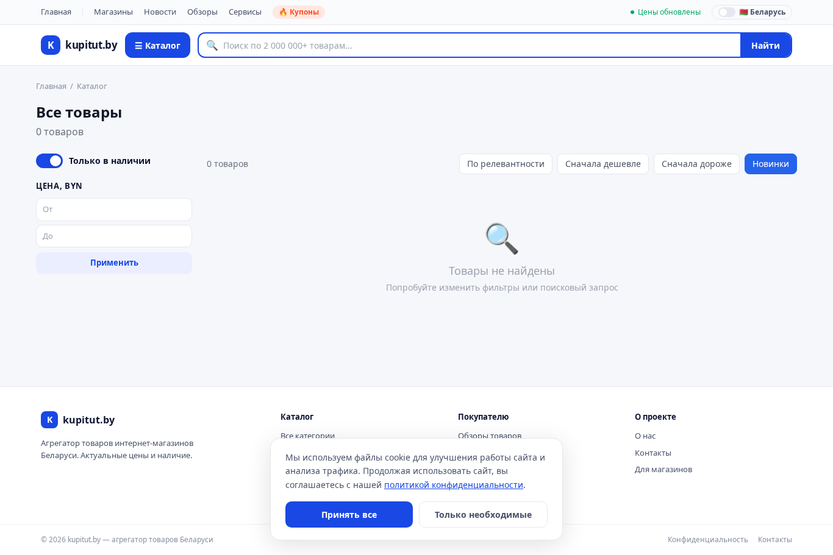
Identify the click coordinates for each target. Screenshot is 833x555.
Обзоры (202, 11)
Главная (56, 11)
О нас (645, 435)
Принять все (349, 514)
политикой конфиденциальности (453, 484)
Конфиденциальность (708, 539)
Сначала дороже (697, 163)
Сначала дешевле (603, 163)
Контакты (653, 452)
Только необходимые (483, 514)
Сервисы (245, 11)
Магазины (113, 11)
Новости (160, 11)
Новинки (771, 163)
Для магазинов (663, 469)
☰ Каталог (158, 45)
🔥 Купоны (299, 12)
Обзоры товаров (489, 435)
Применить (114, 262)
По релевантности (506, 163)
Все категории (308, 435)
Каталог (92, 85)
